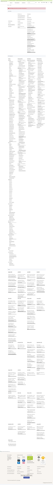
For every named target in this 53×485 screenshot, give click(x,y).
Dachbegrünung (21, 115)
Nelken (10, 163)
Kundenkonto (11, 253)
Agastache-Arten (11, 99)
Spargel (10, 88)
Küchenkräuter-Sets (12, 138)
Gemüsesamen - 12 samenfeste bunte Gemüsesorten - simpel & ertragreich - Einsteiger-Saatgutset (31, 31)
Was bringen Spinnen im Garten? (40, 373)
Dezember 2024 (39, 392)
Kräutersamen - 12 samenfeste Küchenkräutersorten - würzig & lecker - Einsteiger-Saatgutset (30, 43)
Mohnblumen (11, 162)
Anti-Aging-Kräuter (21, 81)
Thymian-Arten (11, 137)
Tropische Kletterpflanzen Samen (22, 150)
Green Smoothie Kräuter (21, 160)
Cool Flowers (21, 156)
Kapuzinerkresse (11, 155)
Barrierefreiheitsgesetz (21, 19)
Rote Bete (10, 85)
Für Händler (10, 262)
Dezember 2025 (10, 342)
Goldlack (10, 149)
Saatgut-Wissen (39, 97)
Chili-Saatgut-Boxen (31, 73)
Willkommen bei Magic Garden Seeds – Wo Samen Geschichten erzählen (40, 428)
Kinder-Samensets (30, 105)
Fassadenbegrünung (22, 116)
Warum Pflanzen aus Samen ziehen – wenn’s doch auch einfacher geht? (21, 346)
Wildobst (10, 208)
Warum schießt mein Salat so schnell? (31, 280)
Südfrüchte (11, 209)
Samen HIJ (11, 189)
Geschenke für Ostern (31, 112)
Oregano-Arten (11, 125)
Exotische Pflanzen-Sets (31, 102)
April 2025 (9, 392)
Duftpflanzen (21, 137)
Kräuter (9, 98)
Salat (10, 87)
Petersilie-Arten (11, 127)
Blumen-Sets (30, 100)
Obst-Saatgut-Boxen (31, 82)
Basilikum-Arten (11, 102)
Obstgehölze (11, 216)
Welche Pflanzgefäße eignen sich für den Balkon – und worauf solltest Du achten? (21, 309)
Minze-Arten (11, 122)
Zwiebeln (10, 95)
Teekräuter (20, 72)
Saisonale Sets (29, 108)
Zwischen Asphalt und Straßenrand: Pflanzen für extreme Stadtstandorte (12, 275)
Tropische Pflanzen (12, 244)
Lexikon (9, 22)
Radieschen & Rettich (12, 84)
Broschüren (30, 126)
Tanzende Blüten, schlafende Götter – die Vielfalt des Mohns (21, 383)
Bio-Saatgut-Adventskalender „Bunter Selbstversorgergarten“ (31, 355)
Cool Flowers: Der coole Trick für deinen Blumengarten (11, 427)
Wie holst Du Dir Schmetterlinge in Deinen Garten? (31, 427)
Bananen (10, 236)
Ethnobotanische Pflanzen (10, 221)
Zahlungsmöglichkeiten (21, 15)
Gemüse (9, 60)
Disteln (10, 145)
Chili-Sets (29, 94)
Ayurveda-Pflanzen (21, 75)
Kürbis (10, 78)
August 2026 (10, 271)
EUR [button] (38, 2)
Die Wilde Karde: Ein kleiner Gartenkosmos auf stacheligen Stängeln (22, 286)
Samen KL (10, 190)
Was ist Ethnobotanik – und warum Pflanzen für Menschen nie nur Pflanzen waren (12, 330)
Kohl (10, 77)
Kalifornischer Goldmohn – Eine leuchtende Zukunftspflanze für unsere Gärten (31, 416)
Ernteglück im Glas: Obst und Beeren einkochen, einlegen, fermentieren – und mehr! (40, 366)
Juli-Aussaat (39, 70)
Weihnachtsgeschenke (31, 109)
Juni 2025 (28, 370)
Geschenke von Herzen (31, 111)
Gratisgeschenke (20, 22)
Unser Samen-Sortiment (12, 445)
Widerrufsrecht (29, 19)
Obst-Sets (29, 95)
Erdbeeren (10, 205)
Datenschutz (29, 17)
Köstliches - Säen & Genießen (21, 85)
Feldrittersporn (11, 148)
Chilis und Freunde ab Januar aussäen (40, 406)
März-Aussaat (40, 64)
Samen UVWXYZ (11, 202)
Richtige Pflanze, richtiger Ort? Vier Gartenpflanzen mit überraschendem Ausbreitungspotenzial (12, 284)
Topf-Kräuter (21, 64)
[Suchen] (36, 2)
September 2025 (39, 342)
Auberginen (11, 63)
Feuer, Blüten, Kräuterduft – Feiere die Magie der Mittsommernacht (31, 293)
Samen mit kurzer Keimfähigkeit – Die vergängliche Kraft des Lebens (11, 346)
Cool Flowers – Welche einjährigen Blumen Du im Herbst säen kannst (22, 373)
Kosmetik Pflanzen (21, 82)
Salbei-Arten (11, 131)
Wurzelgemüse (11, 92)
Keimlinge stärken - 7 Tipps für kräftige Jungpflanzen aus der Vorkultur (40, 302)
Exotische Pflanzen (11, 234)
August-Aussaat (40, 71)
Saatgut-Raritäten (21, 146)
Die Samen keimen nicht (41, 99)
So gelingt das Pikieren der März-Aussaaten (11, 335)
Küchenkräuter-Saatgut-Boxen (30, 80)
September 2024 (10, 424)
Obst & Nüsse (10, 203)
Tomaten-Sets (30, 93)
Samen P (10, 196)
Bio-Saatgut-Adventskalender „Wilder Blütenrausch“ (40, 346)
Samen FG (10, 188)
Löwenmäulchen (11, 160)
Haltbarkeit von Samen (41, 103)
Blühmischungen (21, 127)
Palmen (10, 240)
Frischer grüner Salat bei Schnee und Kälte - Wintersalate (21, 427)
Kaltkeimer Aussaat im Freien (41, 86)
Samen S (10, 199)
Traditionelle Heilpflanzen (21, 70)
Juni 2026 (28, 271)
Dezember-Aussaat (40, 77)
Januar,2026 (39, 298)
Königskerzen (11, 158)
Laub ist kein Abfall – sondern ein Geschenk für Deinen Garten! (41, 350)
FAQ (8, 249)
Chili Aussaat (40, 91)
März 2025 (19, 392)
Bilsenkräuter (11, 224)
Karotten (10, 73)
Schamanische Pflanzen (21, 108)
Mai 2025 (38, 370)
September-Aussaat (41, 73)
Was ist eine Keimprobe (39, 106)
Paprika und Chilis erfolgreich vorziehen (40, 438)
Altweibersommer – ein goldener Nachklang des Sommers (12, 385)
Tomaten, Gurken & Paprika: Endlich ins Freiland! (30, 406)
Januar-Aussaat (40, 61)
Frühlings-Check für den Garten (31, 307)
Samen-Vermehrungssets (31, 107)
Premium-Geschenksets (30, 86)
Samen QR (10, 198)
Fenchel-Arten (11, 110)
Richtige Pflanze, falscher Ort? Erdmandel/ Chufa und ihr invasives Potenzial (12, 290)
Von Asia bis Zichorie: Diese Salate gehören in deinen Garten (21, 401)
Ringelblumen (11, 168)
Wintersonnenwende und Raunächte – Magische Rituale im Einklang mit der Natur (41, 397)
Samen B (10, 182)
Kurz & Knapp (11, 250)
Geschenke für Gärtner (30, 69)
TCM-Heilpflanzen (21, 73)
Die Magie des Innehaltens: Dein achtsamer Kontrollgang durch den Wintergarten (12, 352)
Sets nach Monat (30, 114)
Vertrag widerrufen (26, 477)
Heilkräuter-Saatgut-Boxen (31, 78)
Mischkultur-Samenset (22, 96)
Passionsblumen (11, 241)
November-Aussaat (41, 76)
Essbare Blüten (21, 166)
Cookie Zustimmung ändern (21, 27)
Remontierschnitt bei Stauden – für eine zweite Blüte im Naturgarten (22, 378)
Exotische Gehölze (12, 219)
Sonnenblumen (11, 170)
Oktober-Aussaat (40, 74)
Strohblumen (11, 172)
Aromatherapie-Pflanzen (21, 77)
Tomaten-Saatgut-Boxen (31, 84)
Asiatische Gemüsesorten (21, 89)
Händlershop (10, 21)
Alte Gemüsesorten (22, 86)
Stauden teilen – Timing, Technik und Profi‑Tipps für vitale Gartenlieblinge (12, 339)
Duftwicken (11, 146)
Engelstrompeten (12, 226)
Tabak (10, 242)
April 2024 (28, 424)
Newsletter (10, 26)
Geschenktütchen (31, 118)
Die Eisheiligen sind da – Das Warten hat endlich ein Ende (12, 302)
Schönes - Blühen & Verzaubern (21, 124)
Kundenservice (10, 252)
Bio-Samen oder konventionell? (40, 108)
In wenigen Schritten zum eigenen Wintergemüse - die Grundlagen (22, 432)
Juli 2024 (19, 424)
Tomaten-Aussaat (40, 90)
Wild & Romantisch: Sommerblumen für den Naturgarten (31, 401)
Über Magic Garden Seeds (41, 119)
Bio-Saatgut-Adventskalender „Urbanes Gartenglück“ (30, 360)
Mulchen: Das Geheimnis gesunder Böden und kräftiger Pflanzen (21, 406)
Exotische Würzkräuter (22, 170)
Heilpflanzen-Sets (30, 98)
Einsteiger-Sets (29, 104)
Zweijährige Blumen (22, 142)
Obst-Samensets (11, 213)
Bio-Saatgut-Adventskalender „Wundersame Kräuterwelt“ (29, 365)
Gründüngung (21, 119)
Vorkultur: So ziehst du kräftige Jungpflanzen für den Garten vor (12, 396)
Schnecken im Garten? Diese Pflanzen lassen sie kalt (31, 373)
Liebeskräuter (21, 104)
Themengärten (21, 140)
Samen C (10, 183)
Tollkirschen (11, 229)
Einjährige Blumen (21, 128)
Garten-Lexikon (39, 126)
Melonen (10, 206)
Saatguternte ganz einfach (40, 116)
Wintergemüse (21, 99)
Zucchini (10, 94)
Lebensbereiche (11, 178)
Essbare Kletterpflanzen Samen (22, 93)
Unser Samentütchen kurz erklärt (41, 102)
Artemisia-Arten (11, 101)
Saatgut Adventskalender (31, 60)
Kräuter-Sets (30, 97)
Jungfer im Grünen (12, 151)
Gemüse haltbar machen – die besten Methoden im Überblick (12, 390)
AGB (27, 15)
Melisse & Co (11, 121)
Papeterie (28, 115)
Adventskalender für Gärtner (31, 62)
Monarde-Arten (11, 124)
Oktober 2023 (10, 440)
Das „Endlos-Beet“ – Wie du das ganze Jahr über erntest (31, 396)
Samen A (10, 180)
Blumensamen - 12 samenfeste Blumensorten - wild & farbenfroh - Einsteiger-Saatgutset (30, 49)
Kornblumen (11, 159)
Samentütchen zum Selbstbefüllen (31, 122)
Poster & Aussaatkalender (30, 124)
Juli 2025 (19, 370)
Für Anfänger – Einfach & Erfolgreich (21, 61)
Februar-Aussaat (40, 63)
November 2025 (20, 342)
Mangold (10, 81)
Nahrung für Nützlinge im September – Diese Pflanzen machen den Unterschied (12, 380)
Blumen (9, 142)
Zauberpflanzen (21, 109)
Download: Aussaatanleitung (40, 83)
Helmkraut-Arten (11, 112)
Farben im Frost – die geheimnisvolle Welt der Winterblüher (31, 346)
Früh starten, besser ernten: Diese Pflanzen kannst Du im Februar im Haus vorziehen (40, 308)
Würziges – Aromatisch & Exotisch (21, 164)
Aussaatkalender (39, 60)
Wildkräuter (20, 169)
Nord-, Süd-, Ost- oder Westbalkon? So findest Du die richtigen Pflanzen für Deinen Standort (31, 312)
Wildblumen (11, 173)
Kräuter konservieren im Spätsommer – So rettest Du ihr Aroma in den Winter (12, 374)
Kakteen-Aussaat (40, 95)
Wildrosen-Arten (11, 218)
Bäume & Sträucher (11, 215)
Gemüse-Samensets (12, 97)
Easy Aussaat (29, 21)
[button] (42, 2)
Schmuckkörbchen (12, 169)
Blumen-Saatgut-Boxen (30, 71)
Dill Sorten (10, 105)
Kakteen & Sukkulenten (11, 238)
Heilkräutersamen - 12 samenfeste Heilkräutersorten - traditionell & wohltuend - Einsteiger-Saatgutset (31, 37)
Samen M (10, 192)
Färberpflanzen (21, 155)
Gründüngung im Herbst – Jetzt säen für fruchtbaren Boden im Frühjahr (41, 355)
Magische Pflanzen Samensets (12, 233)
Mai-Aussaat (39, 67)
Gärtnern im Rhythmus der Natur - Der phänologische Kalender (31, 421)
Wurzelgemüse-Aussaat (40, 94)
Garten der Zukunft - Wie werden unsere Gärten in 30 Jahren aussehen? (40, 433)
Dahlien (10, 144)
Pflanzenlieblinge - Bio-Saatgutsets (31, 88)
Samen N (10, 193)
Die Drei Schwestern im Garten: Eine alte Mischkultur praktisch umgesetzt (11, 307)
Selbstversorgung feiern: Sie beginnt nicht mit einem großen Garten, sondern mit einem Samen (40, 282)
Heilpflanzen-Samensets (11, 141)
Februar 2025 (29, 392)
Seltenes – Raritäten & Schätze (21, 144)
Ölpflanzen (20, 162)
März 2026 (19, 298)
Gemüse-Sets (30, 91)
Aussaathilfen (39, 78)
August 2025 (10, 370)
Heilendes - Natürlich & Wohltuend (21, 68)
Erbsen (10, 68)
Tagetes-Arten (11, 135)
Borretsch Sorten (11, 104)
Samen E (10, 186)
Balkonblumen (21, 126)
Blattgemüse (11, 64)
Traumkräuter (21, 103)
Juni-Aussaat (40, 68)
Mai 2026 (38, 271)
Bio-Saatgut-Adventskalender (30, 65)
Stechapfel (10, 227)
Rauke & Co (11, 130)
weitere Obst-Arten (12, 212)
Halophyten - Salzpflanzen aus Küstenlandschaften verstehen (12, 312)
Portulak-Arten (11, 128)
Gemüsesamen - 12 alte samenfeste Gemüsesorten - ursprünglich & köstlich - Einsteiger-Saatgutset (31, 25)
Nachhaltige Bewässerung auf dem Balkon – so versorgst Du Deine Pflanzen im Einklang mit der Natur (22, 303)
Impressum (29, 14)
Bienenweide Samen (22, 113)
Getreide (10, 70)
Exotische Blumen (21, 147)
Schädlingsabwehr (21, 118)
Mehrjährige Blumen (22, 131)
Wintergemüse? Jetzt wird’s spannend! (30, 289)
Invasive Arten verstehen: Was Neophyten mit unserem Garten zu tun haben (21, 276)
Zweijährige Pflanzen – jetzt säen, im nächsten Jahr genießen (21, 281)
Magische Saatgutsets (31, 90)
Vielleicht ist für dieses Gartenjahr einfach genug (12, 280)
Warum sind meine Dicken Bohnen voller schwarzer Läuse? (31, 275)
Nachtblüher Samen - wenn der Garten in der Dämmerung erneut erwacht (22, 135)
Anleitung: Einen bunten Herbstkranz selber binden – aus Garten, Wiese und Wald (40, 361)
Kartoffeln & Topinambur (11, 75)
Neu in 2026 (20, 154)
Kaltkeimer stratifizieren (40, 88)
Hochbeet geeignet (22, 97)
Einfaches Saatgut (21, 62)
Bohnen (10, 65)
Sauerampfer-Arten (12, 132)
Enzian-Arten (11, 108)
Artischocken (11, 61)
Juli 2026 (19, 271)
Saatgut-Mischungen (22, 65)
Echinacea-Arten (11, 107)
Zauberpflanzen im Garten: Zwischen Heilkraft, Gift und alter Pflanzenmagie (11, 325)
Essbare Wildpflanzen (22, 94)
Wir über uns (20, 14)
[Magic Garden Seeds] (4, 2)
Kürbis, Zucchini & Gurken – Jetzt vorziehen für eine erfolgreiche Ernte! (31, 410)
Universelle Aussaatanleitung (40, 81)
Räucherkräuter (21, 105)
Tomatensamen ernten (41, 117)
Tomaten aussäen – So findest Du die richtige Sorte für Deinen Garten (31, 322)
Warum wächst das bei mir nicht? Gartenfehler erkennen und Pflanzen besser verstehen (30, 284)
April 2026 (9, 298)
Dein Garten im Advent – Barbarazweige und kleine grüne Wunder (41, 402)
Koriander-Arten (11, 117)
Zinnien (10, 175)
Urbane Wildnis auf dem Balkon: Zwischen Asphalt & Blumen (31, 317)
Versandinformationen (21, 17)
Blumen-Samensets (12, 176)
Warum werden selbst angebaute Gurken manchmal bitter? (21, 295)
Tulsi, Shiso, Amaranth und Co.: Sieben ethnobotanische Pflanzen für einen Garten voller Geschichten (12, 318)
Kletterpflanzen (11, 156)
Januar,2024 (39, 424)
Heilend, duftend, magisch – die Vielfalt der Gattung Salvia (22, 396)
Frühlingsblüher (21, 139)
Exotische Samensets (12, 245)
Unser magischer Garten (12, 441)
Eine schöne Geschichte (39, 123)
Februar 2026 (29, 298)
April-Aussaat (40, 65)
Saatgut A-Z (10, 179)
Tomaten (10, 91)
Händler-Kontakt (11, 265)
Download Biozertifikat (30, 462)
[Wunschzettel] (44, 2)
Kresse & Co (11, 118)
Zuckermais (11, 79)
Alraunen (10, 223)
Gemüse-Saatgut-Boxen (31, 75)
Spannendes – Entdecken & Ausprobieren (22, 152)
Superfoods (20, 158)
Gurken (10, 71)
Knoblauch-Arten (11, 115)
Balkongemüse (21, 90)
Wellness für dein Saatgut (40, 111)
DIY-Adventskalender (31, 119)
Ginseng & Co (11, 111)
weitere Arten (11, 230)
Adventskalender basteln (30, 67)
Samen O (10, 195)
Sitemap (19, 24)
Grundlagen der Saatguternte (40, 113)
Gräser (20, 130)
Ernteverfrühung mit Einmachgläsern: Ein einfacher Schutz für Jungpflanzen (30, 302)
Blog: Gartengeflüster (11, 24)
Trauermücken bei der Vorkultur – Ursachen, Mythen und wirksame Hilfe (30, 327)
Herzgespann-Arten (12, 114)
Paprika (10, 82)
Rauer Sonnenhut (12, 166)
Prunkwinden (11, 165)
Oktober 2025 (29, 342)
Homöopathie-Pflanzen (21, 79)
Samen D (10, 185)
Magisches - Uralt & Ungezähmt (21, 101)
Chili (10, 67)
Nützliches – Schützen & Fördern (21, 112)
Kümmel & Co (11, 120)
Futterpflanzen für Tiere (21, 121)
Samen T (10, 200)
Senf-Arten (10, 134)
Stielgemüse (11, 89)
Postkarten (30, 117)
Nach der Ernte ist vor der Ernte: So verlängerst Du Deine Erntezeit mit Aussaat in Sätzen (41, 276)
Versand (19, 480)
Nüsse (10, 210)
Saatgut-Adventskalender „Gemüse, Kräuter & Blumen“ (31, 350)
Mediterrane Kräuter (22, 167)
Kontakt (19, 21)
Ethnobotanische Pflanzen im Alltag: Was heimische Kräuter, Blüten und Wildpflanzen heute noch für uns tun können (41, 289)
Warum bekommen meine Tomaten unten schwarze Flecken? (21, 290)
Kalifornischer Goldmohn (11, 153)
